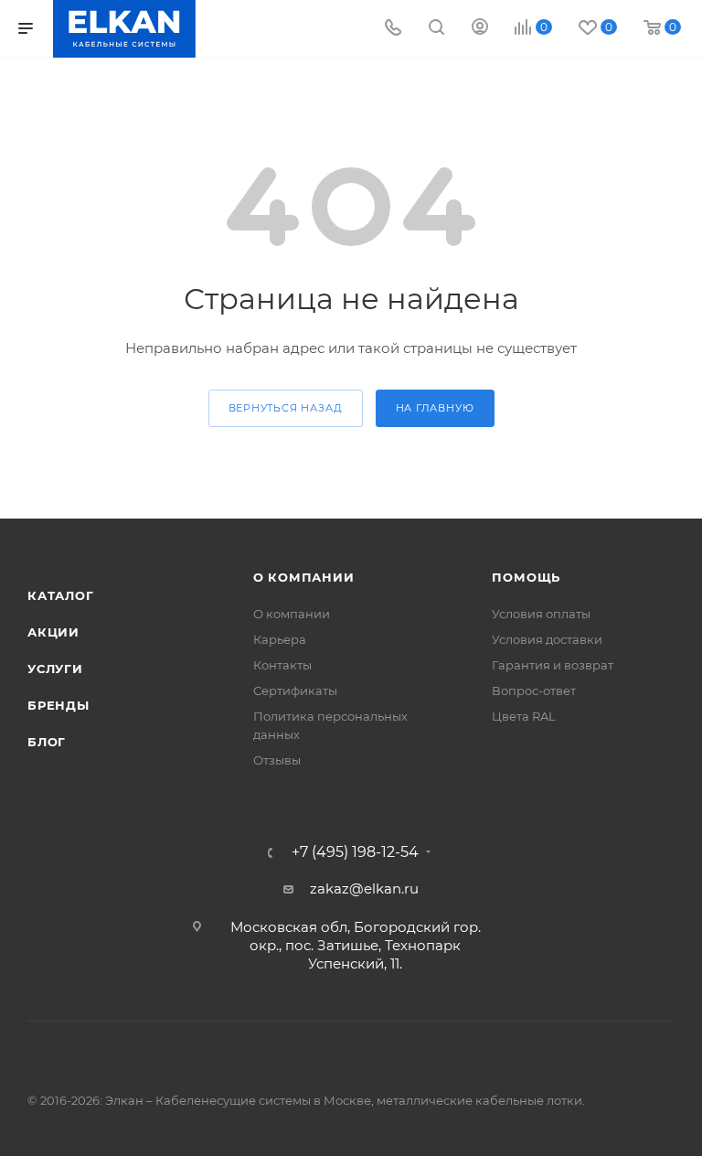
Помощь (526, 577)
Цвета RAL (524, 716)
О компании (304, 577)
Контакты (282, 665)
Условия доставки (547, 639)
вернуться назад (286, 407)
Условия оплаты (541, 613)
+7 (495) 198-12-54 (355, 852)
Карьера (279, 639)
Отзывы (277, 760)
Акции (53, 632)
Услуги (55, 668)
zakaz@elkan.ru (364, 888)
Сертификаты (295, 690)
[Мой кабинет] (480, 28)
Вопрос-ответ (534, 690)
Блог (46, 741)
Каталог (60, 595)
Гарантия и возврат (552, 665)
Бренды (58, 705)
